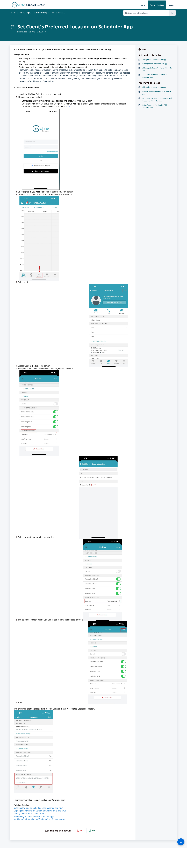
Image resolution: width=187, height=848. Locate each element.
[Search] (172, 13)
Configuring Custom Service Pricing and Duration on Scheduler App (157, 99)
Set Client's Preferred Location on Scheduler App (154, 76)
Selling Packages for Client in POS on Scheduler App (155, 106)
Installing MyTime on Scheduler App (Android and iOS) (38, 808)
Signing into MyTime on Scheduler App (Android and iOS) (40, 811)
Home (142, 5)
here (68, 107)
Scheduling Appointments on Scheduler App (34, 816)
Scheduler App (42, 12)
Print (144, 49)
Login (171, 5)
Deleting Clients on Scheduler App (154, 64)
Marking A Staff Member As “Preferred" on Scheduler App (39, 819)
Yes (93, 830)
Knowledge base (157, 5)
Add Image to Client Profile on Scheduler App (157, 69)
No (81, 830)
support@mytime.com (55, 800)
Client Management (61, 12)
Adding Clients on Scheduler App (29, 813)
